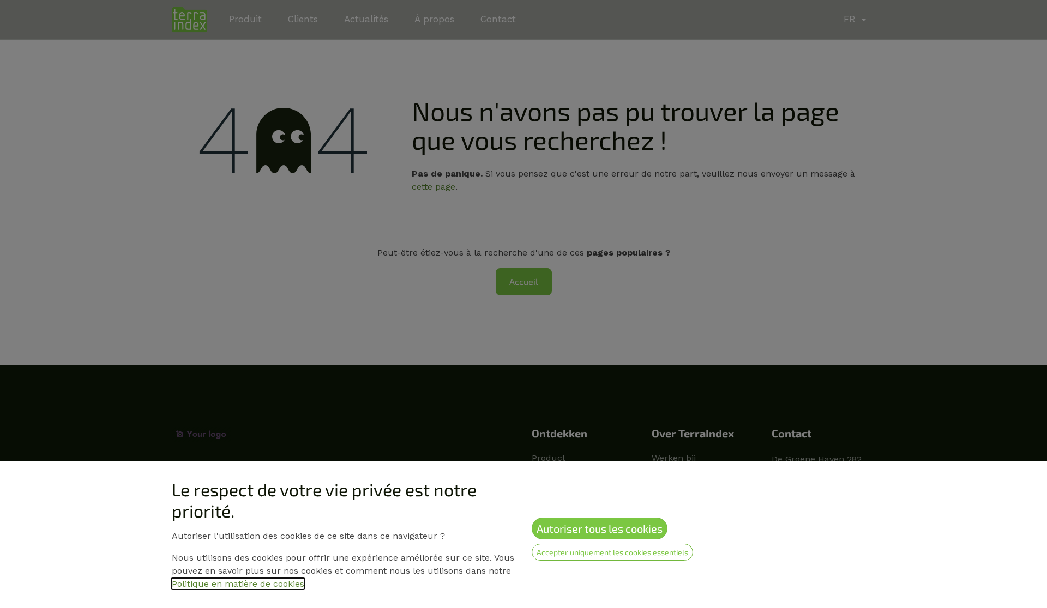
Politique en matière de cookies (238, 584)
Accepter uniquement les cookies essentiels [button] (612, 552)
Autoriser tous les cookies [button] (600, 528)
